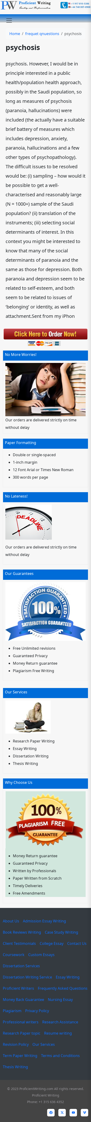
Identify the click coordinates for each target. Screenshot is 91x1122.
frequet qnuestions (42, 33)
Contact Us (77, 943)
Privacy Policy (37, 1010)
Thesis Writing (15, 1066)
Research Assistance (60, 1022)
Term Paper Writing (20, 1055)
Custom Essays (41, 954)
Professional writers (20, 1022)
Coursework (13, 954)
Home (14, 33)
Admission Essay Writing (44, 921)
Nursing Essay (60, 999)
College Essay (51, 943)
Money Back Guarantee (23, 999)
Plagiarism (12, 1010)
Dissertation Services (21, 965)
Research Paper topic (21, 1033)
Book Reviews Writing (22, 932)
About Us (11, 921)
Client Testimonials (19, 943)
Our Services (43, 1044)
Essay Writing (68, 977)
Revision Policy (16, 1044)
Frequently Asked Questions (63, 988)
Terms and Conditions (60, 1055)
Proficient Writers (18, 988)
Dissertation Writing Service (27, 977)
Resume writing (58, 1033)
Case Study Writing (61, 932)
